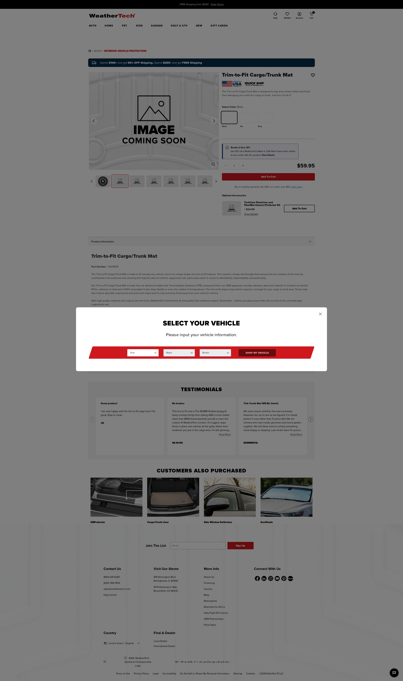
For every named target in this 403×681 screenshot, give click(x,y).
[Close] (320, 314)
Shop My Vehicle (257, 353)
